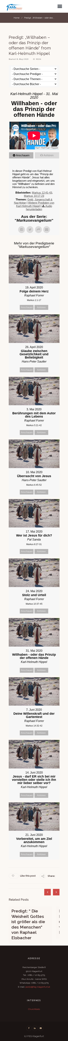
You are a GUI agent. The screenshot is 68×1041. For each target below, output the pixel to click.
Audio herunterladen (39, 207)
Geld (30, 199)
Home (16, 17)
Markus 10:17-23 (34, 195)
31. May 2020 (22, 59)
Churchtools (34, 1009)
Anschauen (22, 155)
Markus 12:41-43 (42, 192)
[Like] (14, 875)
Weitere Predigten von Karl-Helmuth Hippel (35, 204)
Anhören (48, 155)
